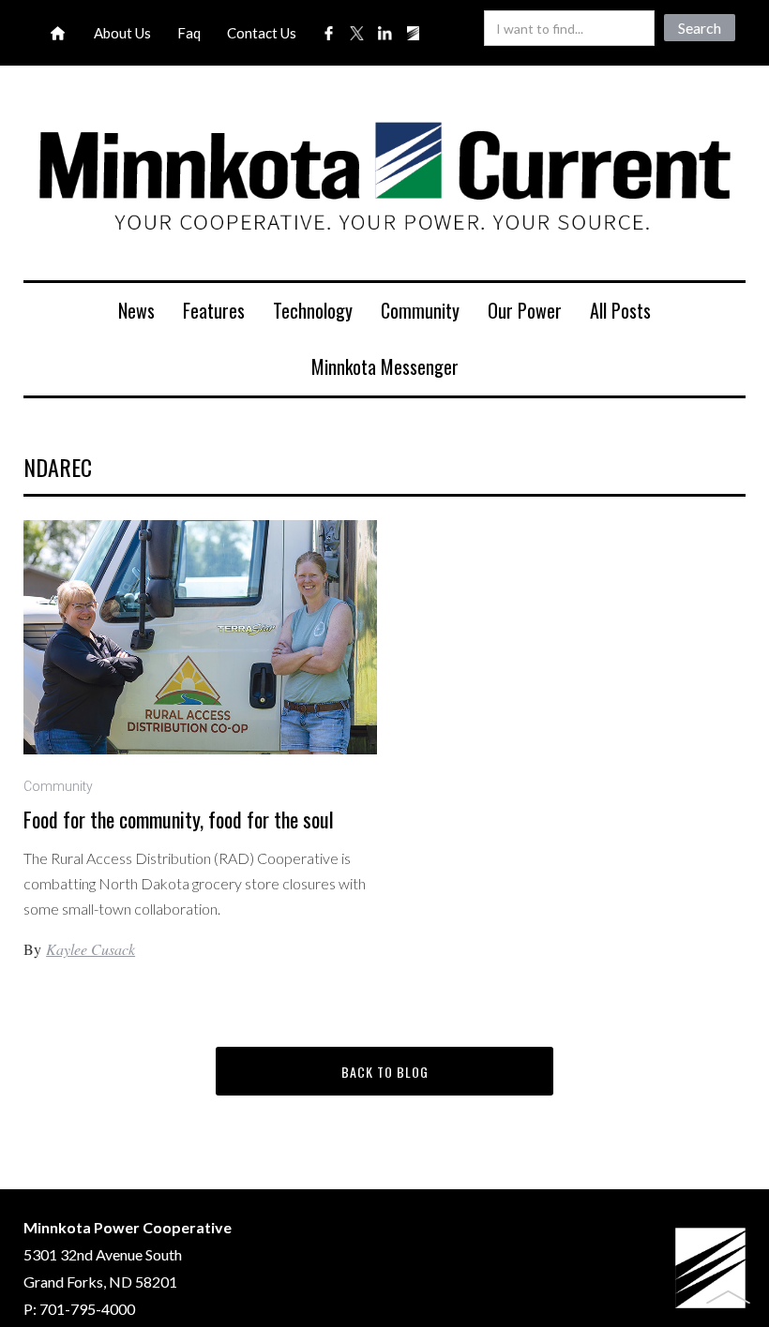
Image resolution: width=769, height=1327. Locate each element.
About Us (122, 32)
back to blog (385, 1071)
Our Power (525, 310)
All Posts (620, 310)
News (136, 310)
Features (214, 310)
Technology (313, 310)
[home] (384, 179)
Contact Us (261, 32)
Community (420, 310)
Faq (189, 32)
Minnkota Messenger (385, 366)
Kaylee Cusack (90, 949)
